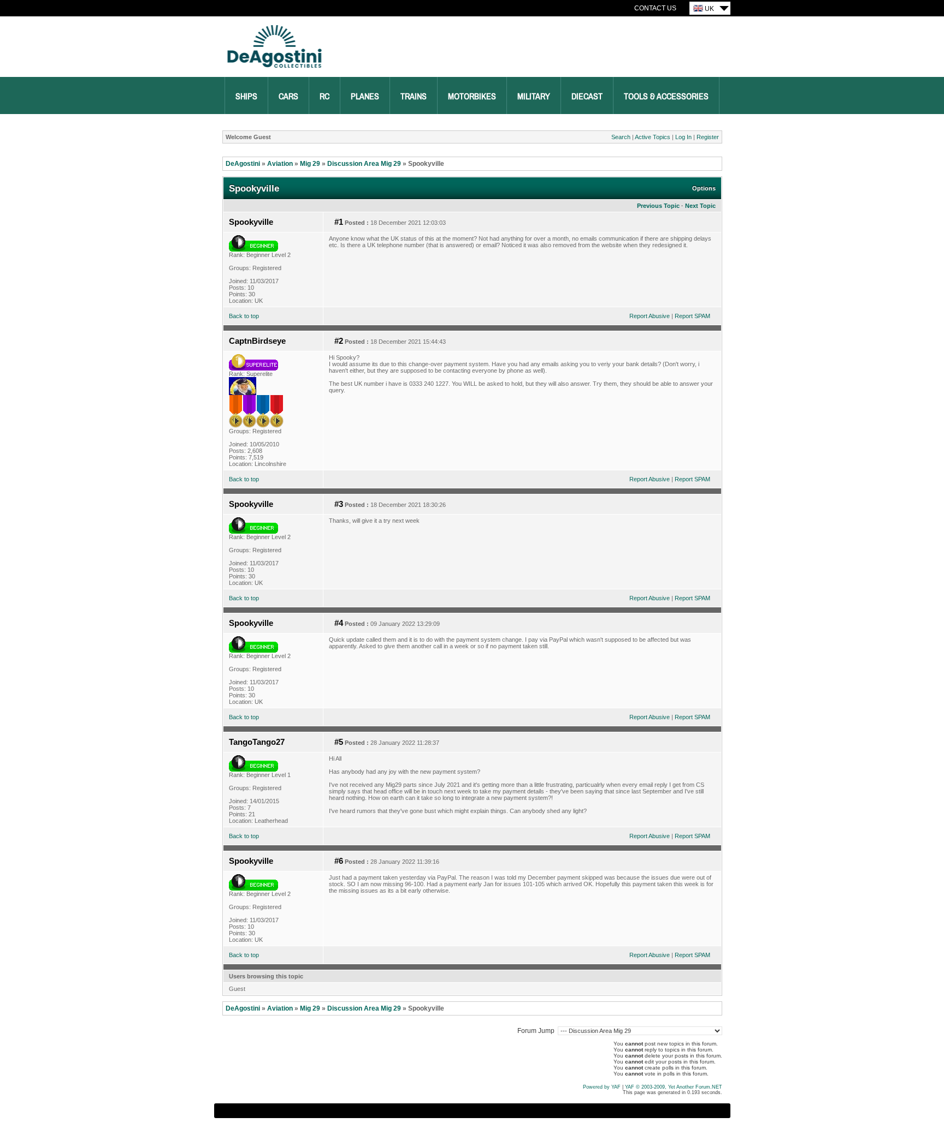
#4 (338, 623)
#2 (338, 341)
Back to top (244, 316)
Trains (413, 96)
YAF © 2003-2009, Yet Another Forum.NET (673, 1087)
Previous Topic (658, 205)
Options (704, 188)
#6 (338, 861)
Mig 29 (310, 164)
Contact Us (655, 8)
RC (324, 96)
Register (708, 137)
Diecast (587, 96)
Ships (246, 96)
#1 (338, 222)
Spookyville (251, 222)
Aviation (280, 164)
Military (533, 96)
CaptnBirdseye (257, 341)
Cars (288, 96)
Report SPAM (692, 316)
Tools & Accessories (666, 96)
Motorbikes (472, 96)
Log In (683, 137)
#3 (338, 504)
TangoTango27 (257, 742)
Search (620, 137)
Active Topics (652, 137)
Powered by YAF (602, 1087)
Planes (365, 96)
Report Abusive (649, 316)
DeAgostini (243, 164)
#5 (338, 742)
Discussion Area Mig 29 (364, 164)
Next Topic (700, 205)
